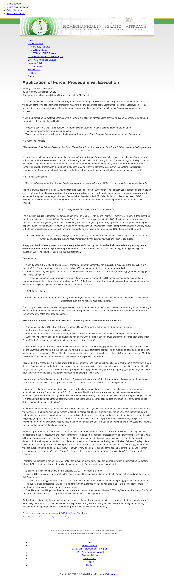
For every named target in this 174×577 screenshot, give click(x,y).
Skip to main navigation (18, 7)
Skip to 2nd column (16, 13)
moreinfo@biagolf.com (65, 513)
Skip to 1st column (15, 10)
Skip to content (14, 4)
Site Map (110, 574)
